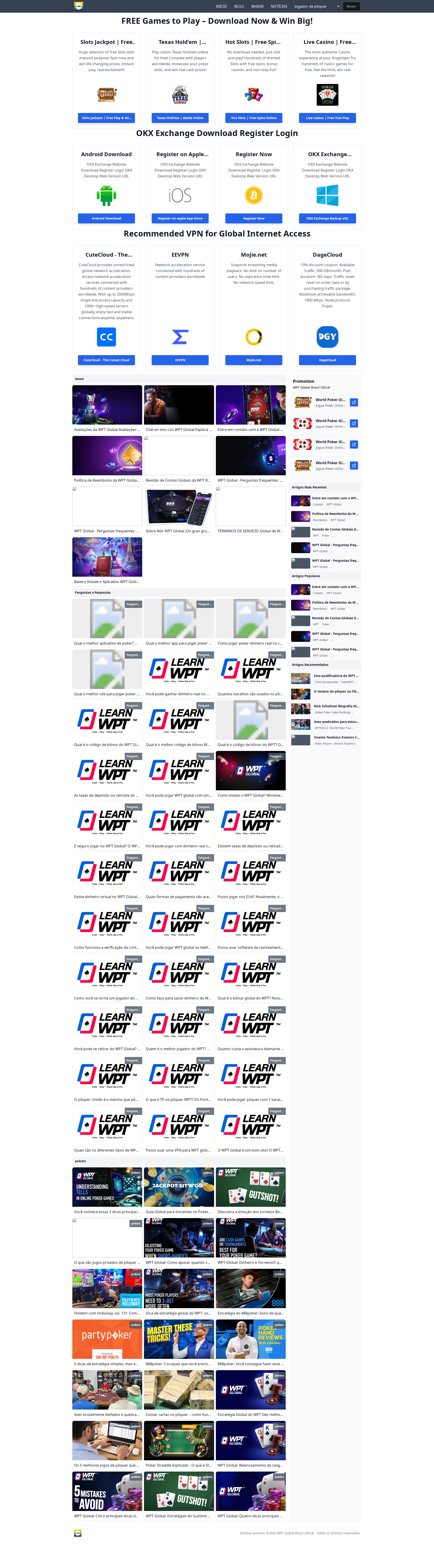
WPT (316, 536)
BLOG (239, 6)
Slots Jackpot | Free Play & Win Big (106, 41)
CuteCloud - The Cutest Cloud (106, 254)
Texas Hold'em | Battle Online (180, 41)
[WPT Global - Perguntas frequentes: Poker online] (300, 547)
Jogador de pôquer (311, 6)
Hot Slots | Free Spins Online (253, 41)
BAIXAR (257, 6)
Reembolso (320, 520)
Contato (318, 504)
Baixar (351, 6)
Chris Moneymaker (327, 682)
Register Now (254, 154)
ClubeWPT (347, 682)
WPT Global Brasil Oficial (295, 1533)
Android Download (106, 154)
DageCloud (327, 254)
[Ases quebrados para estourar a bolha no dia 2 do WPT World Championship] (300, 724)
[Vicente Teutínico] (300, 740)
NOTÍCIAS (279, 6)
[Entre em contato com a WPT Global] (300, 500)
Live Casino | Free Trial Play (327, 41)
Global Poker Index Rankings (333, 712)
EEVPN (180, 254)
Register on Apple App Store (180, 154)
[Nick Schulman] (300, 708)
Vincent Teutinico (344, 744)
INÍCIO (221, 6)
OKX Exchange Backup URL (327, 154)
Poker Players (323, 744)
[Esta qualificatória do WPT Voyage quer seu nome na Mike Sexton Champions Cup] (300, 678)
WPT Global (334, 504)
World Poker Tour (340, 728)
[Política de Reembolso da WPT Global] (300, 516)
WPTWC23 (321, 728)
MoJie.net (254, 254)
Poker (326, 536)
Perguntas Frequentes (347, 536)
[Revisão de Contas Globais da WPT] (300, 532)
